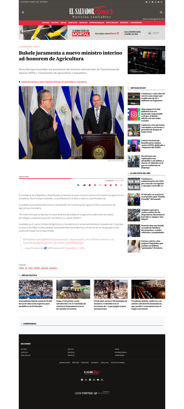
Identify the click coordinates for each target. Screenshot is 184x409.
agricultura (53, 268)
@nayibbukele (44, 239)
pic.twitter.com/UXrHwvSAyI (68, 242)
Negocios (71, 352)
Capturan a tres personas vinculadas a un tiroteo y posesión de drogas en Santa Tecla (153, 128)
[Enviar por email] (84, 185)
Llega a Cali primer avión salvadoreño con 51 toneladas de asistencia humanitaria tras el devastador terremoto (71, 305)
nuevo (30, 268)
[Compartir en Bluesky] (105, 185)
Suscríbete (95, 363)
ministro (37, 268)
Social (117, 349)
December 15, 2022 (75, 248)
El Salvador (24, 2)
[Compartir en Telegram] (110, 185)
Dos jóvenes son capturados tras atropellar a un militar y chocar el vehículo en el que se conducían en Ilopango (152, 162)
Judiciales (24, 352)
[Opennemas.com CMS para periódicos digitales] (92, 396)
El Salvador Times (25, 47)
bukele (21, 268)
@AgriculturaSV (44, 242)
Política (37, 47)
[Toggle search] (161, 12)
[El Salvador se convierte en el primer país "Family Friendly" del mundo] (134, 199)
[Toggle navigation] (23, 12)
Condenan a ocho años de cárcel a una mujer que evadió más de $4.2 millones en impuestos (153, 97)
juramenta (44, 268)
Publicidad (85, 363)
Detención (43, 2)
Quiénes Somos (64, 363)
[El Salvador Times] (92, 12)
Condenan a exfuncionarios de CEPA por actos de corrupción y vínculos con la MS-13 (152, 182)
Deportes (71, 355)
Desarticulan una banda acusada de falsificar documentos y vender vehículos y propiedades (152, 229)
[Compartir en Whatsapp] (121, 185)
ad (26, 268)
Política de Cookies (118, 363)
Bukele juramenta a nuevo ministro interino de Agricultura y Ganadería (54, 81)
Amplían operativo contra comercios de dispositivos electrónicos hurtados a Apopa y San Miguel (153, 215)
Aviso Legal (105, 363)
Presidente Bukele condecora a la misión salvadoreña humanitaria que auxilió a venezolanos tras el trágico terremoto (146, 305)
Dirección (75, 363)
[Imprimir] (89, 185)
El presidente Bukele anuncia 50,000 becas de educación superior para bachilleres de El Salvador (35, 304)
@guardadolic (77, 239)
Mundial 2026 (34, 2)
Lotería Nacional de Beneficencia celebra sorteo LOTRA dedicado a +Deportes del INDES (153, 144)
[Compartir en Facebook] (95, 185)
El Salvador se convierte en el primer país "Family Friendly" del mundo (153, 196)
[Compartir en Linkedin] (116, 185)
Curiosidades (119, 355)
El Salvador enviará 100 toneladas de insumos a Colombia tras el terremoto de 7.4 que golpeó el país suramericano (110, 305)
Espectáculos (26, 355)
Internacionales (121, 352)
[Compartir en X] (100, 185)
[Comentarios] (79, 185)
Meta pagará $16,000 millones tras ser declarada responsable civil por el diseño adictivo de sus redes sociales (152, 115)
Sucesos (24, 349)
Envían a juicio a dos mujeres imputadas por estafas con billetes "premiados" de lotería (152, 244)
